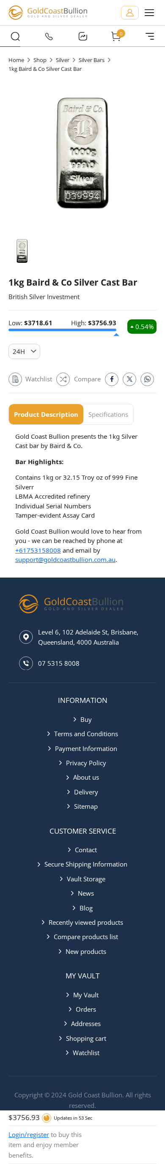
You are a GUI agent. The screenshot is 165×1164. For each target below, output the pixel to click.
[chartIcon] (82, 36)
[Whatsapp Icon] (147, 379)
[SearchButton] (15, 36)
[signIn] (130, 12)
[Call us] (49, 36)
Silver (62, 60)
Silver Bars (91, 60)
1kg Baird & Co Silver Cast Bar (45, 69)
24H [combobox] (19, 351)
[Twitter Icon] (129, 379)
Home (16, 60)
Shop (40, 60)
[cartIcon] (116, 36)
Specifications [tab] (108, 414)
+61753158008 (38, 550)
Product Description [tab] (46, 414)
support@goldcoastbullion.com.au (65, 559)
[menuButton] (149, 12)
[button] (82, 719)
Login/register (28, 1134)
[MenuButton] (150, 36)
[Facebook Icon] (111, 379)
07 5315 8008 (59, 663)
